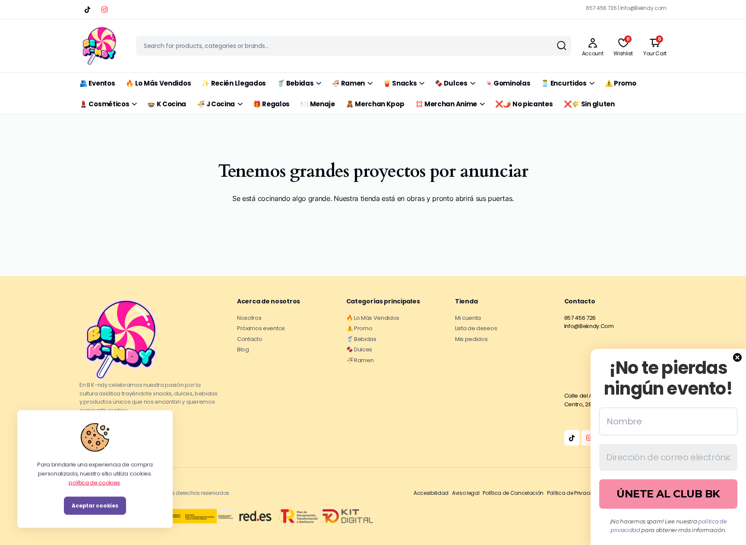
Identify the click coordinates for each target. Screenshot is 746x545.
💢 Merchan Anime (446, 103)
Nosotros (249, 318)
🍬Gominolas (507, 83)
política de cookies (94, 482)
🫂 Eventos (97, 83)
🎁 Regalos (271, 103)
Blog (243, 349)
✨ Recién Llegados (234, 83)
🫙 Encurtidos (563, 83)
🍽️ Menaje (317, 103)
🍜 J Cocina (216, 103)
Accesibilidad (431, 493)
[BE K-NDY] (99, 46)
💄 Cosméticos (104, 103)
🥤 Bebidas (295, 83)
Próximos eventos (261, 328)
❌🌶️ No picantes (524, 103)
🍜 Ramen (348, 83)
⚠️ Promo (620, 83)
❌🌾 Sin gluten (589, 103)
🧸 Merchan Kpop (375, 103)
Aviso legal (465, 493)
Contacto (249, 339)
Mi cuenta (468, 318)
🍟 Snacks (400, 83)
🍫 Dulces (451, 83)
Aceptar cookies (95, 505)
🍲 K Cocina (166, 103)
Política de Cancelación (513, 493)
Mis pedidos (471, 339)
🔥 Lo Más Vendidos (158, 83)
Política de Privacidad (574, 493)
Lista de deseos (476, 328)
